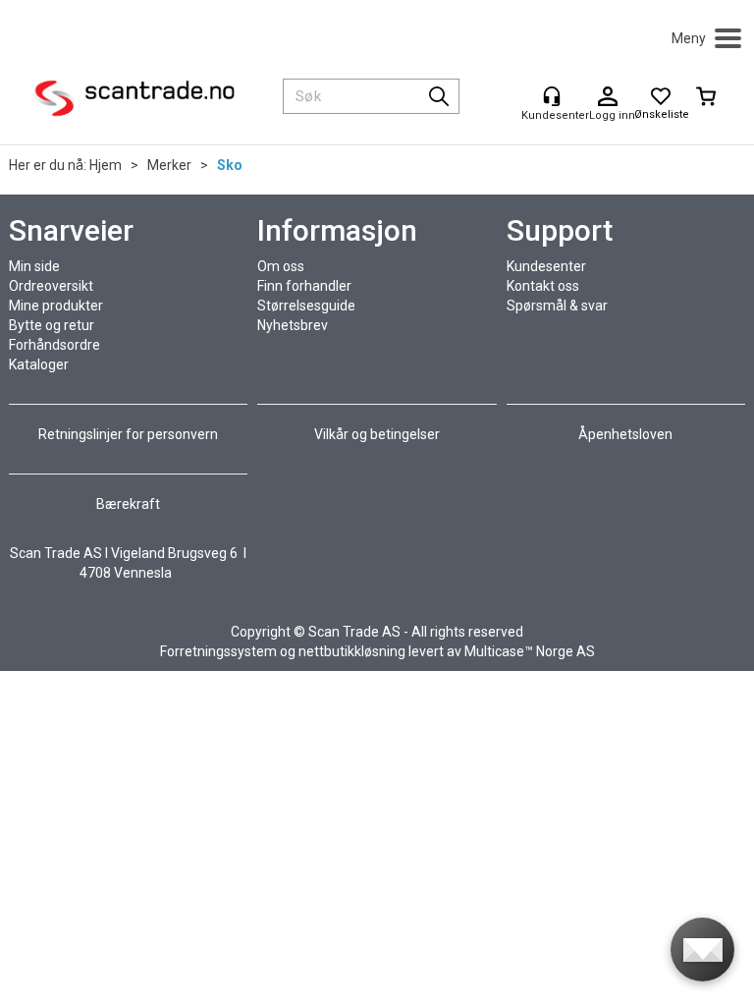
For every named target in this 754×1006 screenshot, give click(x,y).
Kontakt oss (543, 286)
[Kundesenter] (552, 96)
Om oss (280, 266)
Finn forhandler (304, 286)
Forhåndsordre (54, 345)
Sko (229, 165)
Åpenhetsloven (625, 434)
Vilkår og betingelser (377, 434)
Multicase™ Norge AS (529, 651)
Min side (34, 266)
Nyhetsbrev (292, 325)
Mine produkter (56, 305)
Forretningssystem (218, 651)
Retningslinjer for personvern (129, 434)
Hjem (105, 165)
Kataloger (39, 364)
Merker (169, 165)
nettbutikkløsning (351, 651)
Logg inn (607, 97)
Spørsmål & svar (557, 305)
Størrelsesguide (306, 305)
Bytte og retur (51, 325)
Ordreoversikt (51, 286)
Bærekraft (128, 504)
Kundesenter (546, 266)
